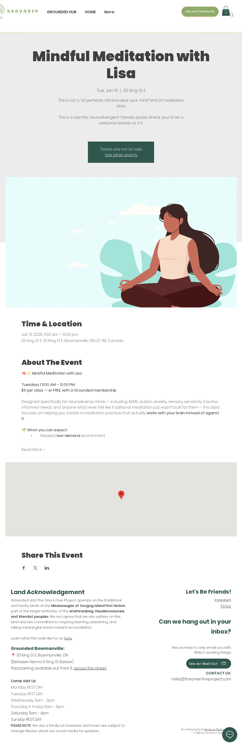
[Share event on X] (35, 568)
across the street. (90, 668)
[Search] (232, 15)
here (68, 638)
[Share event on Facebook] (24, 568)
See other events (121, 155)
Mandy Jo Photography (217, 729)
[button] (226, 11)
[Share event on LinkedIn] (47, 568)
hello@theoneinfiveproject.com (201, 679)
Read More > (33, 449)
